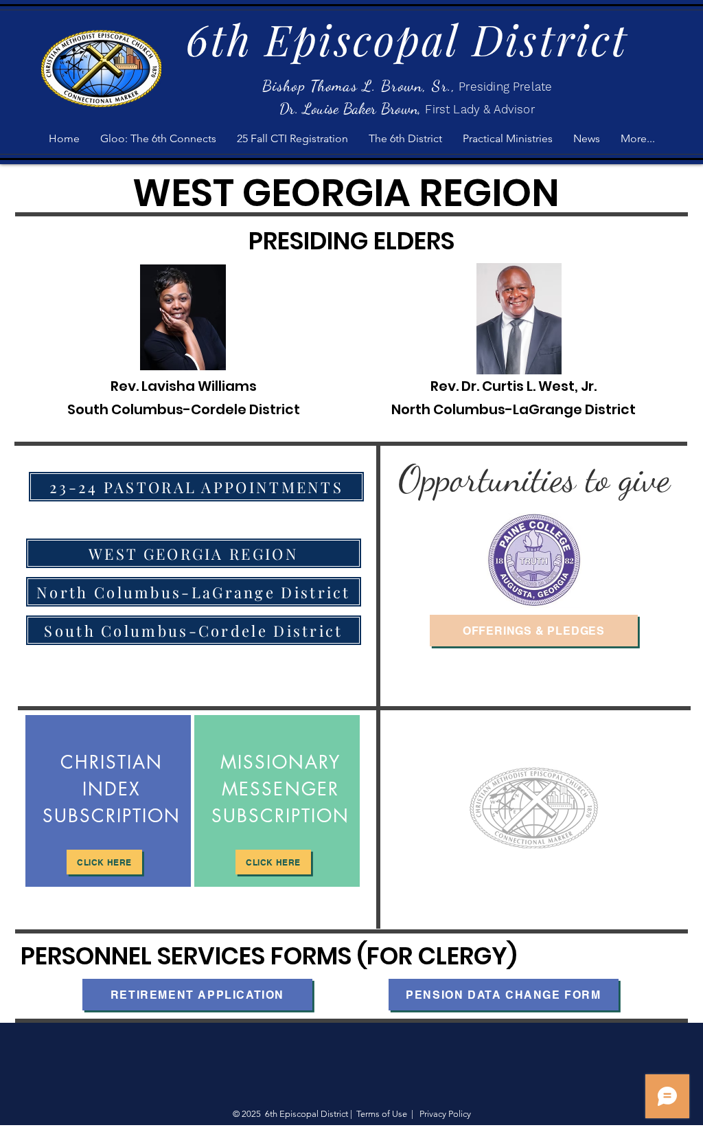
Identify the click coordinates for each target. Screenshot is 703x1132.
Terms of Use (381, 1114)
